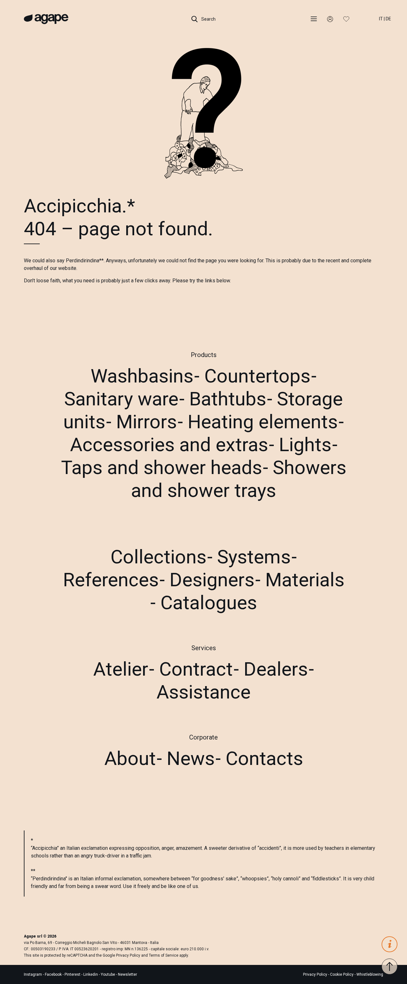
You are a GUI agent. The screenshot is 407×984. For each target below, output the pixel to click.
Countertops (257, 376)
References (111, 579)
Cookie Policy (342, 974)
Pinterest (73, 974)
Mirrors (146, 421)
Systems (254, 557)
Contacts (264, 758)
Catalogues (208, 602)
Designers (211, 579)
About (130, 758)
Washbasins (142, 376)
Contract (196, 669)
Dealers (276, 669)
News (191, 758)
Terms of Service (163, 955)
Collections (158, 557)
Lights (305, 444)
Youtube (108, 974)
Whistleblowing (369, 974)
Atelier (120, 669)
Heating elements (263, 421)
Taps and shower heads (161, 467)
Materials (304, 579)
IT (381, 18)
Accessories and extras (169, 444)
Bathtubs (227, 399)
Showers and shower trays (238, 479)
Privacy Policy (128, 955)
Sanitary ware (121, 399)
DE (388, 18)
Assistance (203, 692)
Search (208, 19)
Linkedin (91, 974)
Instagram (33, 974)
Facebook (54, 974)
